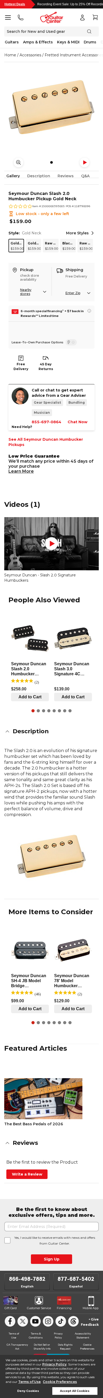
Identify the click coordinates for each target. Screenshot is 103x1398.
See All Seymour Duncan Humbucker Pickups (45, 442)
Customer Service (39, 1308)
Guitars (12, 42)
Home (10, 55)
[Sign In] (82, 17)
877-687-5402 (76, 1279)
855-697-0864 (46, 422)
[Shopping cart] (95, 17)
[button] (51, 731)
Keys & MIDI (68, 42)
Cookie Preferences (60, 1382)
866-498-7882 (27, 1279)
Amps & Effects (38, 42)
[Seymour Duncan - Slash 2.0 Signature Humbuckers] (51, 543)
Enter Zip (72, 293)
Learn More (21, 471)
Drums (90, 42)
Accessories (30, 55)
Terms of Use (29, 1382)
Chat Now (77, 422)
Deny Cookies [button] (28, 1391)
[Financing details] (89, 311)
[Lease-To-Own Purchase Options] (71, 342)
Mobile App (91, 1308)
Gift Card (10, 1308)
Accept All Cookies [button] (75, 1391)
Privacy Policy (54, 1364)
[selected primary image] (51, 107)
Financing (64, 1308)
